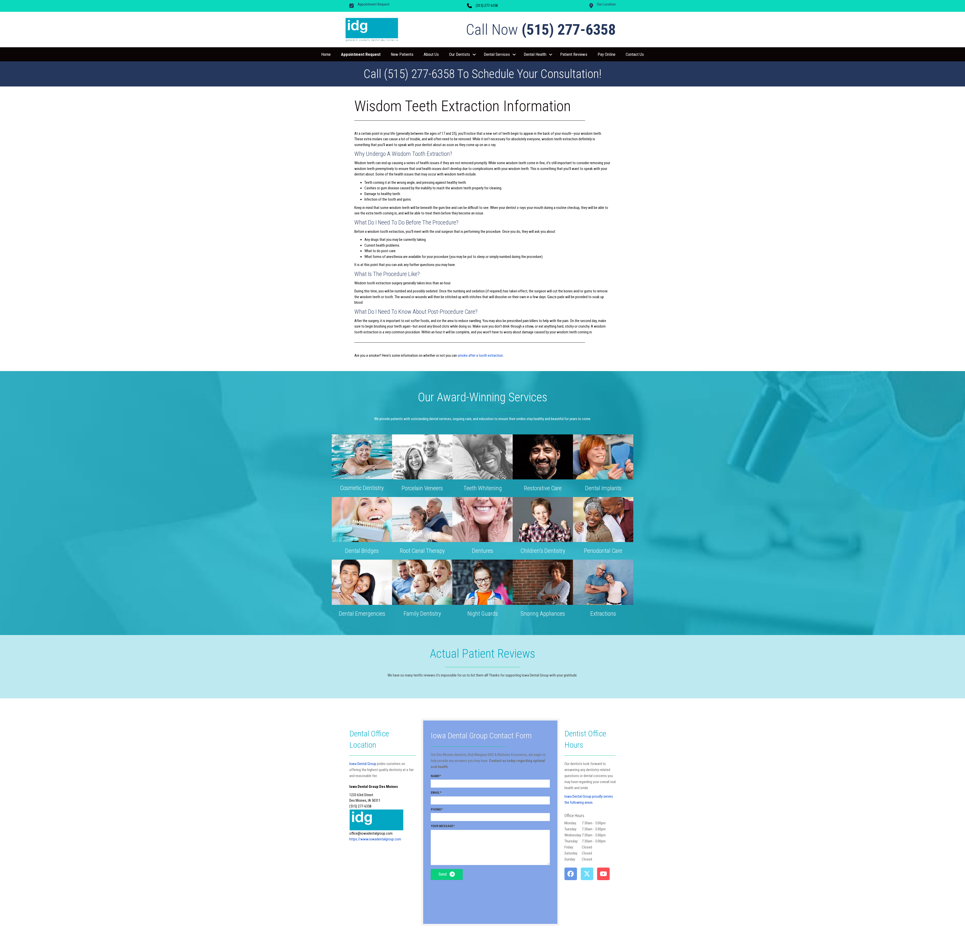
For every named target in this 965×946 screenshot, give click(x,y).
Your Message (442, 826)
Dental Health (535, 54)
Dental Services (497, 54)
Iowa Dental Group (362, 763)
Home (326, 54)
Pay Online (606, 54)
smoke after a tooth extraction (480, 355)
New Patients (402, 54)
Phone (436, 809)
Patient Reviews (573, 54)
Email (435, 792)
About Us (431, 54)
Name (435, 776)
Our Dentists (459, 54)
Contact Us (635, 54)
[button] (474, 54)
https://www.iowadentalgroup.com (375, 839)
